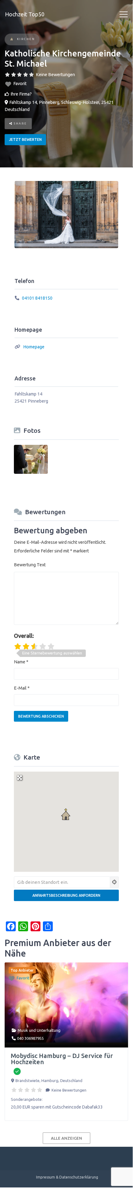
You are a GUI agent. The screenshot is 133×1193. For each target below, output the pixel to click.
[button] (66, 814)
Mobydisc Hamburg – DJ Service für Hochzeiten (62, 1058)
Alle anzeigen (66, 1138)
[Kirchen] (12, 39)
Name (21, 661)
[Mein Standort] (114, 882)
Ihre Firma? (21, 94)
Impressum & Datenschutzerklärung (67, 1177)
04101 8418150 (37, 298)
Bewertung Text (30, 564)
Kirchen (26, 39)
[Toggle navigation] (124, 14)
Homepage (33, 346)
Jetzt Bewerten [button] (25, 139)
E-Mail (22, 688)
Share (20, 123)
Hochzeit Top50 (24, 14)
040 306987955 (30, 1038)
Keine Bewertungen (55, 74)
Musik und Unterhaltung (39, 1030)
